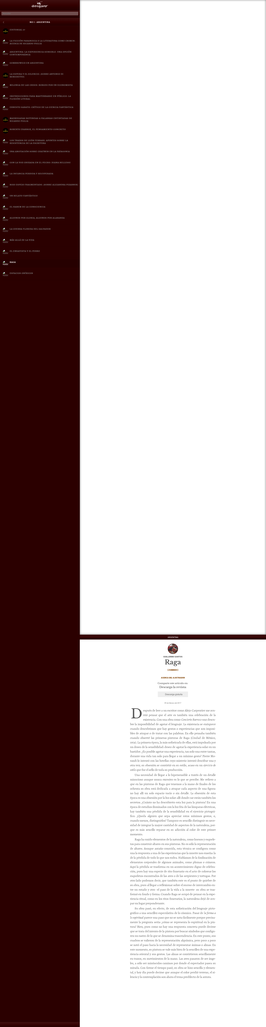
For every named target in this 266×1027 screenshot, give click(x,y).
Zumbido (173, 670)
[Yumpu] (73, 1025)
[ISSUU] (60, 1025)
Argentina (173, 637)
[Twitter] (19, 1025)
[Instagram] (33, 1025)
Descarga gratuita (173, 694)
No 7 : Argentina (40, 22)
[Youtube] (46, 1025)
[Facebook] (6, 1025)
